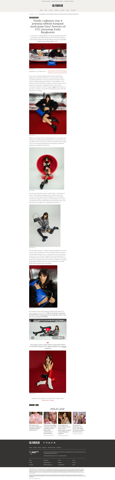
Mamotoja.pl (46, 460)
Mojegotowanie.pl (47, 462)
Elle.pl (30, 460)
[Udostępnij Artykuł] (65, 71)
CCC (54, 87)
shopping (32, 405)
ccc (37, 405)
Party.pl (30, 462)
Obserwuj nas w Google (56, 71)
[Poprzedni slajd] (29, 418)
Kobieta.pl (60, 462)
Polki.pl (59, 460)
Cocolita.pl (31, 464)
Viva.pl (73, 460)
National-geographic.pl (48, 464)
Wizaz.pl (74, 462)
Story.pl (73, 464)
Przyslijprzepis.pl (61, 464)
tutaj (39, 478)
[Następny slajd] (86, 418)
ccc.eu (64, 346)
